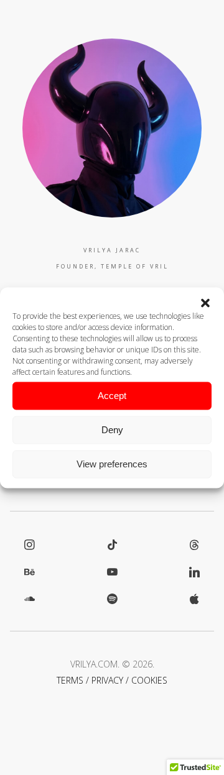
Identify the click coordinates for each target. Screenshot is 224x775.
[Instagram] (29, 544)
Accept (112, 395)
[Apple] (194, 598)
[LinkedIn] (194, 572)
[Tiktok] (112, 544)
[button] (205, 302)
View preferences (112, 464)
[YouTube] (112, 572)
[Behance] (29, 572)
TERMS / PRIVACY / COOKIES (112, 680)
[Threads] (194, 544)
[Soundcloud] (29, 598)
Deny (112, 429)
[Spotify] (112, 598)
